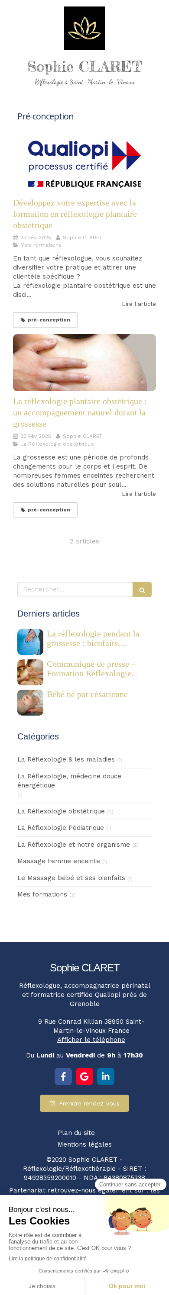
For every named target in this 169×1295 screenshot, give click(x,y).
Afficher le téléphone (91, 1040)
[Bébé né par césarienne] (30, 703)
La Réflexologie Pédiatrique (60, 828)
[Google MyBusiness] (84, 1076)
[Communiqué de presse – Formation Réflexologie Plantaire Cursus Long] (30, 672)
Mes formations (42, 894)
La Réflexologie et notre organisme (73, 844)
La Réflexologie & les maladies (66, 759)
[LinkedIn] (105, 1076)
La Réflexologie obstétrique (61, 811)
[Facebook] (63, 1076)
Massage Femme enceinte (58, 861)
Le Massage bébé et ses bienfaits (71, 878)
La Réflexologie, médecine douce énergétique (69, 780)
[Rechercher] (142, 589)
